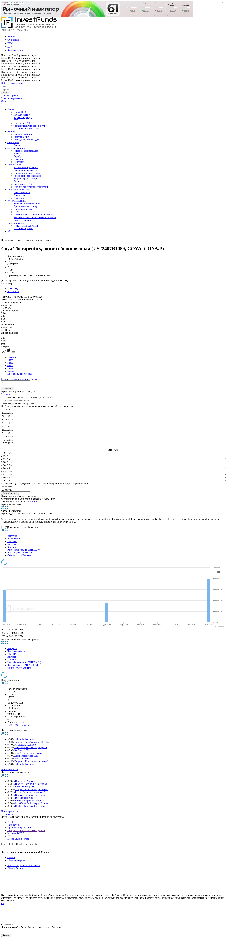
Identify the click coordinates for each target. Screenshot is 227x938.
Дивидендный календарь (27, 139)
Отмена (5, 101)
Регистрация (16, 83)
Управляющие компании (27, 203)
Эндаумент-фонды (23, 220)
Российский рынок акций (27, 175)
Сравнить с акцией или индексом (19, 379)
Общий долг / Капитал (19, 555)
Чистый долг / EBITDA (19, 552)
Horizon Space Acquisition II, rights (31, 742)
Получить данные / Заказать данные (26, 830)
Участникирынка (16, 200)
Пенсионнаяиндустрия (19, 223)
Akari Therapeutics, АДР (26, 755)
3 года (10, 371)
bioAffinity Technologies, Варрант (32, 803)
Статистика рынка (23, 228)
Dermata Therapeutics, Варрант (31, 795)
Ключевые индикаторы (26, 167)
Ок (2, 903)
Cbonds (11, 857)
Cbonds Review (15, 868)
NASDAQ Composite (18, 725)
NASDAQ (12, 288)
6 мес (10, 365)
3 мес (10, 362)
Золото (17, 153)
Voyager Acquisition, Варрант (29, 753)
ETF (9, 46)
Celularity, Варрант (24, 739)
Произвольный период (19, 373)
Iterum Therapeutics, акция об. (30, 792)
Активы (11, 544)
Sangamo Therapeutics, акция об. (31, 789)
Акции (11, 36)
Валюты (18, 181)
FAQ (9, 836)
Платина (18, 159)
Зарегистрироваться (11, 98)
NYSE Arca (13, 291)
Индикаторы (14, 164)
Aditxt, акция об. (23, 758)
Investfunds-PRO (15, 833)
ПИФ (10, 43)
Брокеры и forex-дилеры (26, 206)
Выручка (12, 536)
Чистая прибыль (16, 538)
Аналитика (19, 195)
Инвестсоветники (23, 209)
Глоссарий (19, 198)
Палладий (19, 162)
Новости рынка (22, 192)
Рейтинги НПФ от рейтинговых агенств (35, 217)
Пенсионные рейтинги (26, 225)
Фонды (11, 109)
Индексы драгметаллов (26, 150)
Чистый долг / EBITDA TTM (22, 665)
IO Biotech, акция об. (25, 744)
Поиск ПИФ (20, 112)
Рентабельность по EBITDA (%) (24, 549)
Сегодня (11, 357)
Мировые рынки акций (26, 178)
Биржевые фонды (23, 117)
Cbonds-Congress (16, 860)
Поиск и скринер (23, 134)
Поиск (17, 145)
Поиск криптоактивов (25, 170)
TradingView (32, 501)
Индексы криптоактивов (27, 173)
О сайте (11, 822)
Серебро (18, 156)
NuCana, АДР (21, 750)
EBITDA (12, 541)
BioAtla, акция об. (24, 797)
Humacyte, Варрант (25, 781)
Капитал (11, 547)
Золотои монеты (16, 148)
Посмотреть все (9, 769)
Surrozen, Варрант (24, 786)
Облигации (13, 39)
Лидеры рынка (21, 137)
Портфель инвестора (18, 838)
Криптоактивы (15, 50)
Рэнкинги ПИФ (22, 123)
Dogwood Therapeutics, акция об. (31, 761)
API (9, 231)
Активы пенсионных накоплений (31, 187)
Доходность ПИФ (23, 184)
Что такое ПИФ (22, 114)
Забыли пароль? (9, 95)
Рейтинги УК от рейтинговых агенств (34, 214)
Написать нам (14, 825)
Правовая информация (19, 827)
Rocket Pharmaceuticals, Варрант (31, 806)
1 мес (10, 360)
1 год (10, 368)
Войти (4, 83)
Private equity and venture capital (23, 865)
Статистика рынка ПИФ (26, 128)
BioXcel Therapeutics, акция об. (31, 784)
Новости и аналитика (18, 189)
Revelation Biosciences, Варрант (30, 747)
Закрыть (5, 394)
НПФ (16, 212)
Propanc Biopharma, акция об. (30, 800)
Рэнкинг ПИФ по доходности (29, 125)
